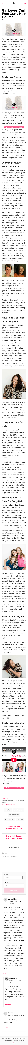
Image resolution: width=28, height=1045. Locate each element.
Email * (6, 882)
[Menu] (2, 4)
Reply (7, 974)
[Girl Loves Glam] (13, 4)
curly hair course (14, 814)
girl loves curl (9, 819)
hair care (20, 819)
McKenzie (5, 798)
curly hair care (18, 810)
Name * (6, 875)
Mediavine (14, 1043)
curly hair (8, 810)
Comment (5, 853)
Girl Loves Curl (11, 804)
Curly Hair (4, 804)
